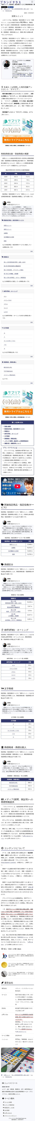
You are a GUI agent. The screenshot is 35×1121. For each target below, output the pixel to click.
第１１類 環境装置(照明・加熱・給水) (20, 9)
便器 (5, 241)
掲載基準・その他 (9, 1107)
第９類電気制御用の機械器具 (13, 606)
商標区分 (6, 257)
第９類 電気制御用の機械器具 (12, 266)
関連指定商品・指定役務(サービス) (13, 220)
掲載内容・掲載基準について (12, 443)
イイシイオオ (7, 300)
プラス (6, 304)
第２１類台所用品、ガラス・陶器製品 (13, 619)
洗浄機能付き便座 (9, 237)
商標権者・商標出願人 (9, 362)
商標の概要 (7, 426)
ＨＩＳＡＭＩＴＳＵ (9, 341)
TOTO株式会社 (8, 371)
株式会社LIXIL (8, 10)
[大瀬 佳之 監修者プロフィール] (24, 64)
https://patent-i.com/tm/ (8, 862)
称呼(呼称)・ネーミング (10, 291)
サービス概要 (8, 1102)
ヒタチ (6, 312)
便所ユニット (7, 229)
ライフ (6, 308)
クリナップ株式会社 (9, 375)
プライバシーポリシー (10, 1115)
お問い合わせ (8, 1113)
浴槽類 (6, 233)
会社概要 (6, 1110)
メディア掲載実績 (9, 1105)
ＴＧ (5, 344)
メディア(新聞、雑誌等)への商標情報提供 (16, 441)
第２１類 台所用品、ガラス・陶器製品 (15, 277)
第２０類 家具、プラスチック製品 (13, 270)
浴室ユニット (7, 9)
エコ (32, 9)
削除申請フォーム (23, 937)
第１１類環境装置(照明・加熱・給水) (13, 602)
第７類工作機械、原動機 (13, 615)
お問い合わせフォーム (21, 1031)
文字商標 (6, 328)
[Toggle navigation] (32, 1)
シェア (11, 7)
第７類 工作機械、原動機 (11, 273)
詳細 (31, 251)
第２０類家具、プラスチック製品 (13, 610)
